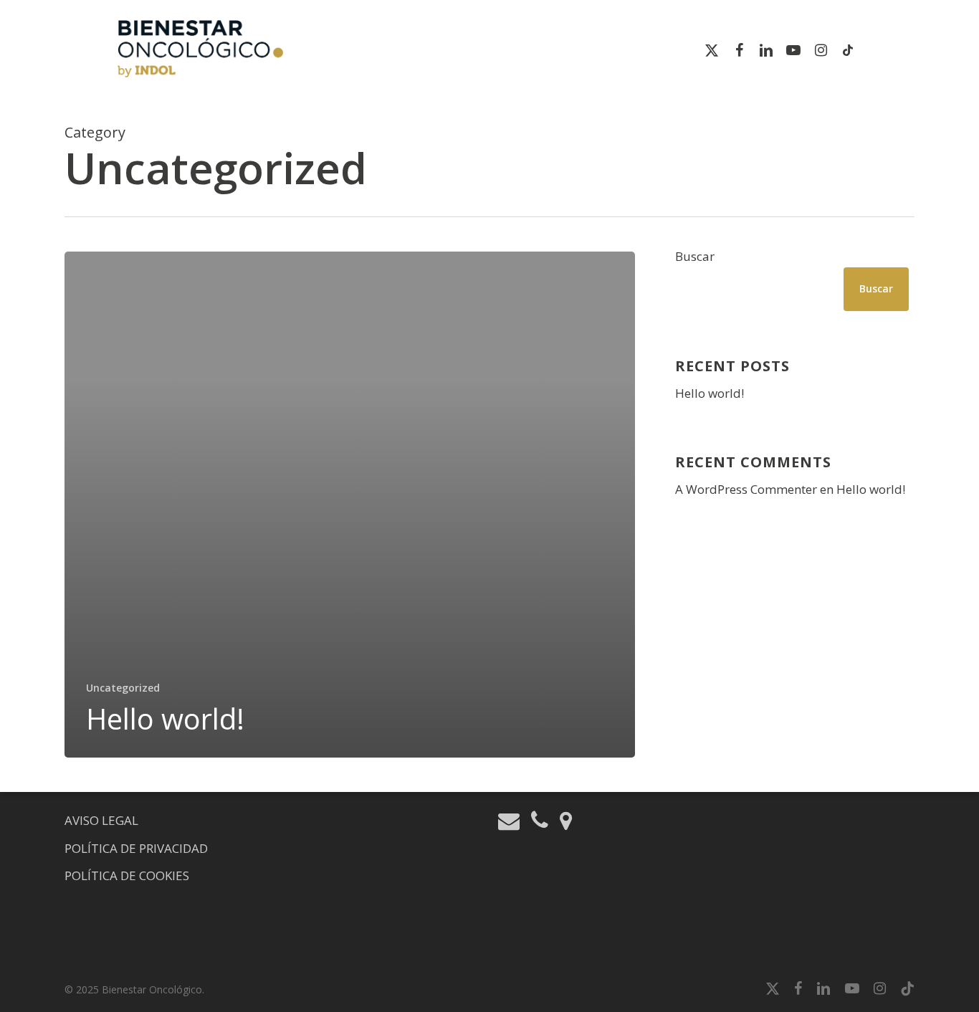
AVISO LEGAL (101, 820)
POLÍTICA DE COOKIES (127, 875)
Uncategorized (123, 687)
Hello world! (709, 393)
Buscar (695, 256)
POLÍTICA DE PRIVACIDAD (136, 848)
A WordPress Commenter (746, 489)
